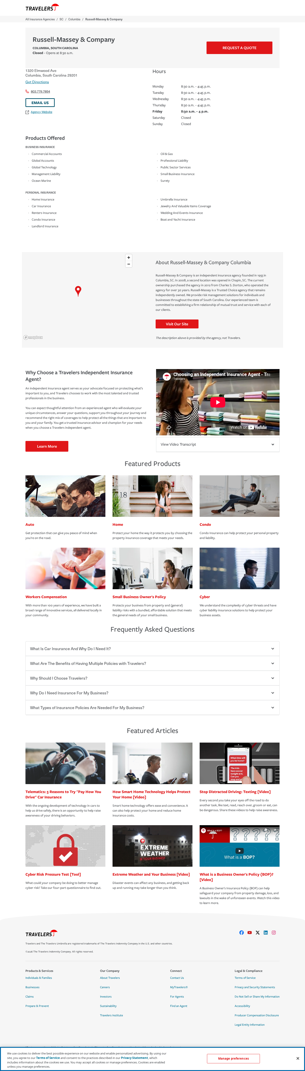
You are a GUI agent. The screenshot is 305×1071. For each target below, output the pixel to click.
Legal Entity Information (250, 1025)
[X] (259, 932)
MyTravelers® (179, 987)
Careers (105, 987)
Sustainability (108, 1006)
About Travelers (110, 978)
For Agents (177, 996)
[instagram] (276, 932)
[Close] (298, 1058)
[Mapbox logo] (33, 337)
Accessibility (242, 1006)
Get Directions (37, 81)
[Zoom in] (128, 257)
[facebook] (243, 932)
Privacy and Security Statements (255, 987)
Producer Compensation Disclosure (257, 1015)
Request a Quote (240, 47)
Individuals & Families (38, 978)
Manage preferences (233, 1058)
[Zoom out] (128, 264)
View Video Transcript (178, 444)
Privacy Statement (134, 1058)
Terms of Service (245, 978)
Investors (106, 996)
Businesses (32, 987)
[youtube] (251, 932)
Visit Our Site (177, 323)
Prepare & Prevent (37, 1006)
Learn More (47, 446)
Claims (29, 996)
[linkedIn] (267, 932)
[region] (78, 296)
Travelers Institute (111, 1015)
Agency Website (41, 112)
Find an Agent (178, 1006)
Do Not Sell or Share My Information (257, 996)
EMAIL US (40, 102)
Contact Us (177, 978)
